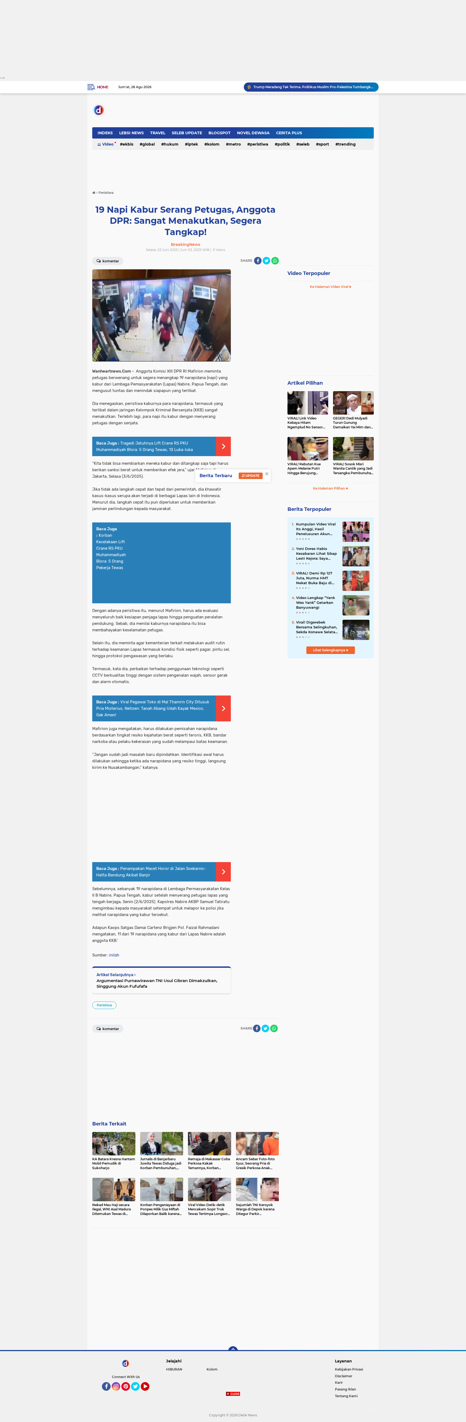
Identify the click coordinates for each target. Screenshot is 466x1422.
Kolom (213, 144)
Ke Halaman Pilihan (329, 488)
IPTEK (193, 144)
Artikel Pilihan (305, 383)
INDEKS (105, 132)
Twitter (138, 1393)
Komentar (110, 261)
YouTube (149, 1393)
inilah (114, 955)
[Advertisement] (233, 37)
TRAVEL (157, 132)
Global (148, 144)
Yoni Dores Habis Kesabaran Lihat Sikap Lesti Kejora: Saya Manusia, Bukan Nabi (316, 553)
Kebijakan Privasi (349, 1369)
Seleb (304, 144)
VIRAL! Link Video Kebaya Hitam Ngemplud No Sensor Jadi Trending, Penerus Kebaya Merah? (305, 423)
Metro (235, 144)
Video (108, 144)
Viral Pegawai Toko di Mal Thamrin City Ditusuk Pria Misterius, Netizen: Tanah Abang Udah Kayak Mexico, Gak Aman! (152, 708)
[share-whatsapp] (275, 260)
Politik (283, 144)
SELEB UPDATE (187, 132)
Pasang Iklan (345, 1389)
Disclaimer (343, 1376)
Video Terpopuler (308, 273)
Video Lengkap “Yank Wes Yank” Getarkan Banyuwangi (315, 602)
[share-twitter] (266, 260)
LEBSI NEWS (131, 132)
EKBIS (128, 144)
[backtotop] (233, 1351)
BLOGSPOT (219, 132)
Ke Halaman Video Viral (329, 287)
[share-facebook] (258, 260)
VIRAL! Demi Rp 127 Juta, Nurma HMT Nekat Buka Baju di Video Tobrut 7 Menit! (315, 578)
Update (252, 476)
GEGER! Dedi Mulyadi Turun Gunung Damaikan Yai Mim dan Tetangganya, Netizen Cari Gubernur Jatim (352, 423)
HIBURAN (174, 1369)
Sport (324, 144)
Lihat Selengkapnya (329, 650)
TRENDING (347, 144)
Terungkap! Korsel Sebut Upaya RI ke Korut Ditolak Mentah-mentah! (309, 87)
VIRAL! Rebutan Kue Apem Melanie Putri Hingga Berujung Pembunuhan (304, 469)
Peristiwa (259, 144)
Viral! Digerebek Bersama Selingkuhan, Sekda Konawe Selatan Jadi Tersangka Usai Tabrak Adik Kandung (317, 627)
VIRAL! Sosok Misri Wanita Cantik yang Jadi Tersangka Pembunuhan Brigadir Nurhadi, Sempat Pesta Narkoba (353, 469)
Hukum (171, 144)
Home (102, 87)
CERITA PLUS (289, 132)
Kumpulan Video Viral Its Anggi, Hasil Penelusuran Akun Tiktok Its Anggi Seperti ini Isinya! (316, 529)
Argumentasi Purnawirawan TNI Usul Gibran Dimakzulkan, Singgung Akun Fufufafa (157, 983)
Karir (339, 1382)
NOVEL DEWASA (253, 132)
